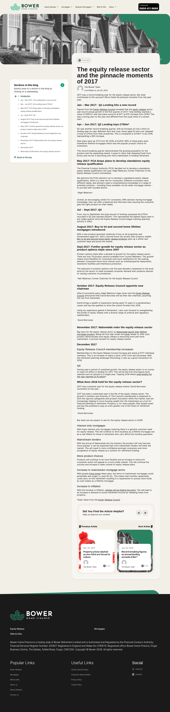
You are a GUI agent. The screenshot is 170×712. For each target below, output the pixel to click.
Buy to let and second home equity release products (102, 239)
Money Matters (16, 690)
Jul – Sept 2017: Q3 (28, 115)
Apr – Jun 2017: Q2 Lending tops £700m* (37, 104)
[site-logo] (31, 615)
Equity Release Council (104, 109)
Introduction (25, 96)
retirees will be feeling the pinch (120, 490)
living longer (95, 473)
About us (13, 685)
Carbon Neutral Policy (79, 670)
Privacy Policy (76, 680)
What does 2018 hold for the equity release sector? (41, 151)
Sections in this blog (26, 85)
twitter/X (138, 669)
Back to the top (24, 157)
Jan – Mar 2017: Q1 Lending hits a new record (38, 100)
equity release (139, 109)
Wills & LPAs (101, 7)
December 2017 (27, 147)
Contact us (14, 695)
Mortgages (66, 7)
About (111, 7)
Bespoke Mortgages (83, 7)
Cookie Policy (76, 685)
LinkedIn (138, 674)
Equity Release (50, 7)
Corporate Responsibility (80, 675)
